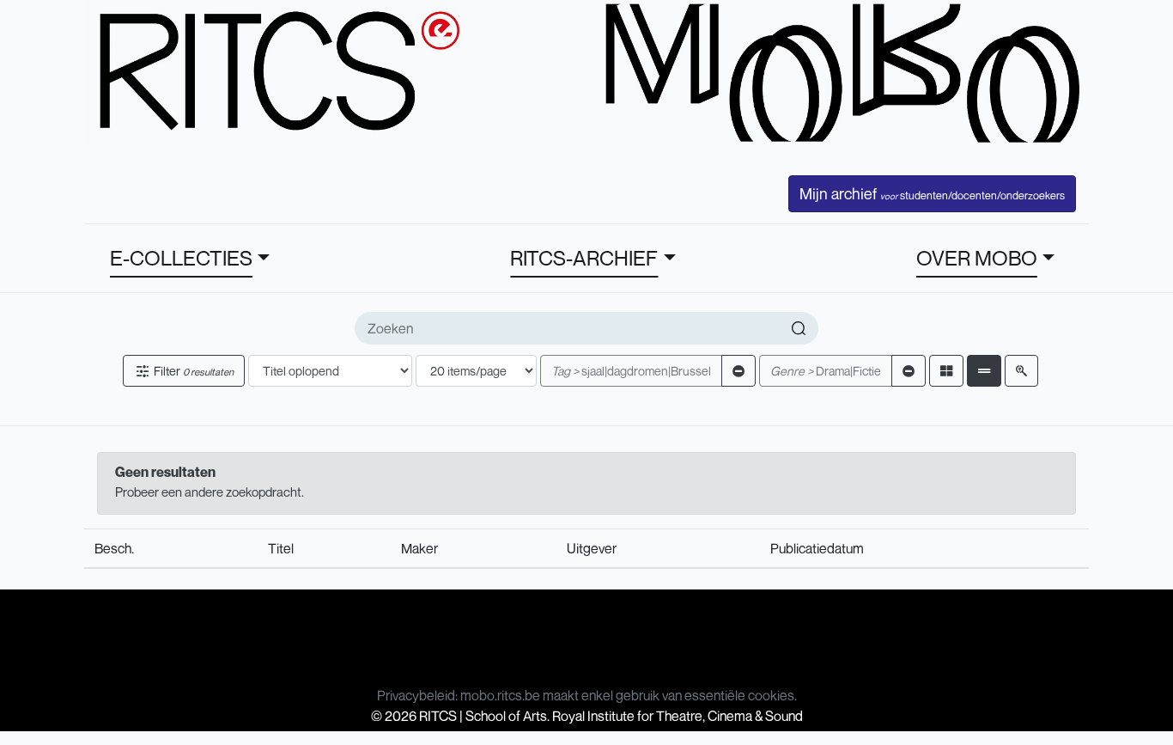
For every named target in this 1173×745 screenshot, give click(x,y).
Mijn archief (932, 193)
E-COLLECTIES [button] (181, 258)
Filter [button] (192, 370)
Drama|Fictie (825, 370)
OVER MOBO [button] (976, 258)
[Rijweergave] (984, 371)
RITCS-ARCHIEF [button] (584, 258)
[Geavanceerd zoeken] (1021, 371)
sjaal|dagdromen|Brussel (631, 370)
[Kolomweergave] (946, 371)
